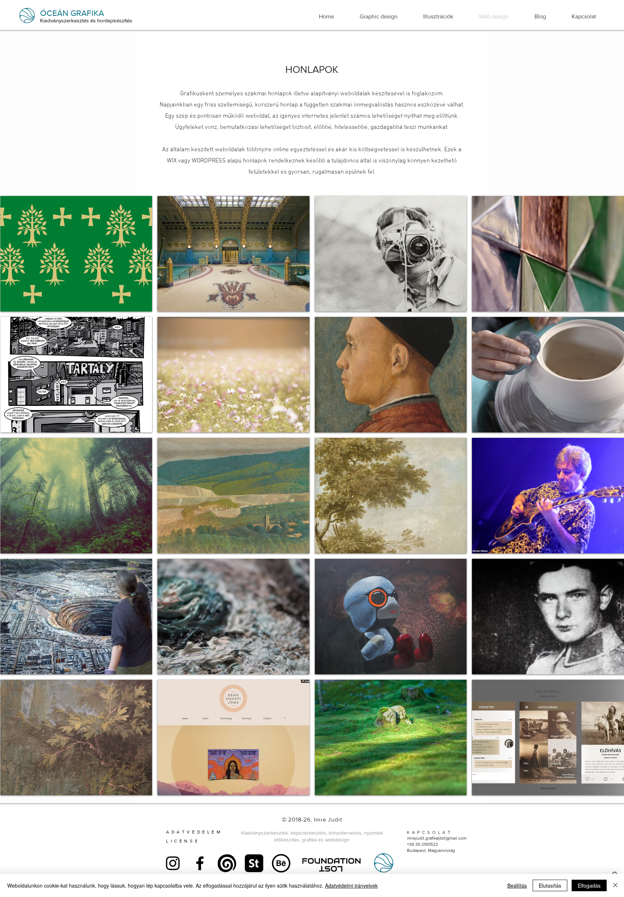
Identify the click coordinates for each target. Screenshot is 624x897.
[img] (76, 254)
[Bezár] (615, 885)
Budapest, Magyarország (431, 850)
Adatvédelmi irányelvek (351, 885)
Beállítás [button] (517, 885)
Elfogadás (589, 885)
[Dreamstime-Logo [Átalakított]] (227, 863)
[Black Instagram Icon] (173, 863)
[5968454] (254, 863)
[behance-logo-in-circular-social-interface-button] (281, 863)
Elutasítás (550, 885)
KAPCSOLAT (429, 832)
